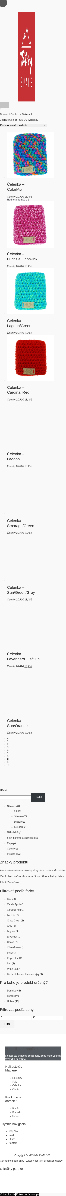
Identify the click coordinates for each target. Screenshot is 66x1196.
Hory (35, 870)
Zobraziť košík (7, 1194)
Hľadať (3, 790)
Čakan (17, 882)
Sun (9, 963)
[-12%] (30, 177)
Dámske (11, 991)
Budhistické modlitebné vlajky (23, 974)
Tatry (53, 876)
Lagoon (11, 931)
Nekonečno (14, 876)
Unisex (10, 1001)
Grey (9, 926)
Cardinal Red (14, 910)
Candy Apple (14, 904)
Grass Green (13, 921)
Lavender (12, 937)
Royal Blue (12, 958)
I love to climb (46, 871)
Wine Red (12, 969)
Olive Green (13, 947)
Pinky (10, 953)
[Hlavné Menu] (4, 105)
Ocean (10, 942)
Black (10, 899)
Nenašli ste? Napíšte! (22, 1049)
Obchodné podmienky (12, 1161)
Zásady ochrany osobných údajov (44, 1161)
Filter (7, 1024)
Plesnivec (27, 876)
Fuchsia (11, 915)
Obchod (15, 114)
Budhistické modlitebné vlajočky (16, 871)
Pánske (11, 996)
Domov (4, 114)
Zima (10, 882)
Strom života (41, 876)
